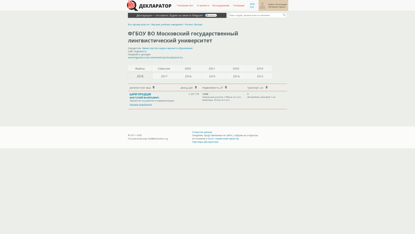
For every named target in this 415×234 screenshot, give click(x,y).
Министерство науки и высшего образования (167, 48)
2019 (260, 68)
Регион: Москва (193, 24)
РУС (252, 7)
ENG (252, 4)
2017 (164, 76)
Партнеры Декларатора (205, 141)
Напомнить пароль (276, 7)
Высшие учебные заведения (166, 24)
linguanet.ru (140, 51)
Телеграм (238, 5)
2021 (212, 68)
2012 (260, 76)
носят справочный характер (223, 138)
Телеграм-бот (185, 5)
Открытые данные (202, 132)
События (164, 68)
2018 (140, 76)
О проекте (203, 5)
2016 (188, 76)
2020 (236, 68)
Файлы (140, 68)
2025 (188, 68)
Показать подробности (141, 104)
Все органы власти (138, 24)
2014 (236, 76)
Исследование (220, 5)
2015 (212, 76)
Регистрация (281, 4)
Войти (271, 4)
